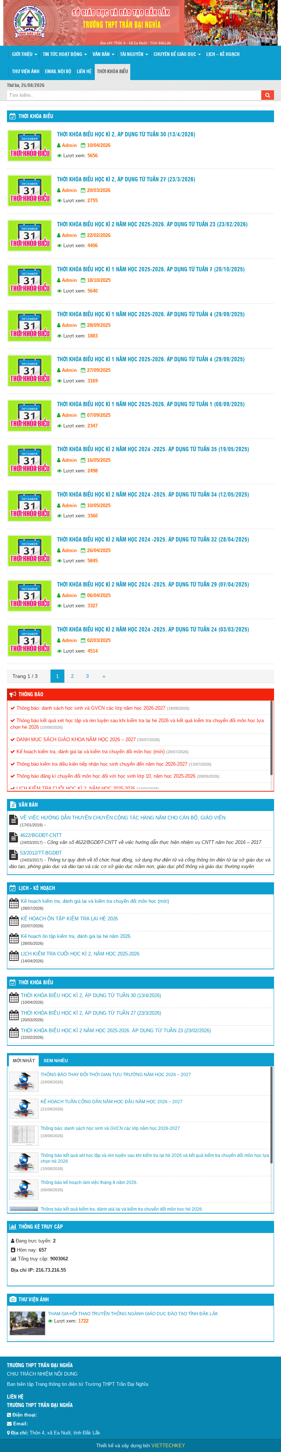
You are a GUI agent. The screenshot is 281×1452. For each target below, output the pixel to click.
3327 (92, 605)
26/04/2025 (98, 550)
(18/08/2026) (178, 708)
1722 (83, 1321)
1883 (92, 336)
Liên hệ (84, 71)
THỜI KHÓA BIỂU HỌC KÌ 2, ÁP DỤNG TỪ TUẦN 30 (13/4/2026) (126, 134)
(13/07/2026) (200, 764)
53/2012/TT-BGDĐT (41, 853)
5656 (92, 155)
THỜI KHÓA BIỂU (36, 982)
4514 (92, 651)
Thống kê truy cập (41, 1227)
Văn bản (102, 54)
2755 (92, 200)
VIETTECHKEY (168, 1445)
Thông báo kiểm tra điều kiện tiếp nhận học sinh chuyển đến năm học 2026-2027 (101, 764)
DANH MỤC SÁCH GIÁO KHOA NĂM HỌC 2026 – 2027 (75, 739)
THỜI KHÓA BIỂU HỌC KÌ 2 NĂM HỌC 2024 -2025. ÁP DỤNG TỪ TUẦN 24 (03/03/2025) (153, 630)
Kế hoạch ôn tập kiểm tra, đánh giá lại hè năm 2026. (76, 936)
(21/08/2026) (52, 1109)
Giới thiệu (23, 54)
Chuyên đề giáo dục (175, 54)
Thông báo (31, 694)
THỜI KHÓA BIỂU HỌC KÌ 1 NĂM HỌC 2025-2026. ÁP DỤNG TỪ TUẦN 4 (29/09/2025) (151, 314)
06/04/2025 (98, 595)
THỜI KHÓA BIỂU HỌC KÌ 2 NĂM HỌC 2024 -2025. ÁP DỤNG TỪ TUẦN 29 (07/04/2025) (153, 585)
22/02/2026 (98, 235)
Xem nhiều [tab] (56, 1060)
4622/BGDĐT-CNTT (41, 835)
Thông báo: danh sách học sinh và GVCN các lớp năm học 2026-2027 (90, 708)
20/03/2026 (98, 190)
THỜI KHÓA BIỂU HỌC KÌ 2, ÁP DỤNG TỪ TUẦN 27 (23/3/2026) (126, 179)
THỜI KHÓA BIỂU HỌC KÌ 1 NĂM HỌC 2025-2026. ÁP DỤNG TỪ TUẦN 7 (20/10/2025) (151, 269)
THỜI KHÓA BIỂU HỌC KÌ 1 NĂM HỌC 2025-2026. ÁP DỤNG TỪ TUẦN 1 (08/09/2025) (151, 404)
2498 (92, 471)
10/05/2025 (98, 505)
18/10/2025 (98, 280)
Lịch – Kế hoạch (223, 54)
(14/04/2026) (147, 789)
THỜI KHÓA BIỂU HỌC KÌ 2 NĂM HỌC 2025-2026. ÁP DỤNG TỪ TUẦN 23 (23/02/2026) (152, 224)
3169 (92, 381)
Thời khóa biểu (112, 71)
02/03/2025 (98, 640)
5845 (92, 560)
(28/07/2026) (177, 752)
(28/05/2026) (208, 776)
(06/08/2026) (52, 1190)
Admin (69, 145)
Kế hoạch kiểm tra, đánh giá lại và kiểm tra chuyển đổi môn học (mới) (90, 751)
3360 (92, 515)
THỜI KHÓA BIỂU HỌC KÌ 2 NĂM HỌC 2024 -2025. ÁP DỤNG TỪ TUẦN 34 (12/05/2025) (153, 495)
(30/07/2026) (148, 740)
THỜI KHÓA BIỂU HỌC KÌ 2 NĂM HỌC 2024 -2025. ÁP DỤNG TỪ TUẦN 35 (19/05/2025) (153, 449)
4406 (92, 245)
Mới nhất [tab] (24, 1060)
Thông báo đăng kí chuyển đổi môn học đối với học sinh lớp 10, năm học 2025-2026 (105, 776)
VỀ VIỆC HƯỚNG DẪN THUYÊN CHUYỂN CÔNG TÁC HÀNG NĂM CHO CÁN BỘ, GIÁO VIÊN (122, 818)
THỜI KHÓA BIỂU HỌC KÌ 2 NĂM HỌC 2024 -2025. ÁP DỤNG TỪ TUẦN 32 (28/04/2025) (153, 540)
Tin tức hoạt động (63, 54)
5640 (92, 291)
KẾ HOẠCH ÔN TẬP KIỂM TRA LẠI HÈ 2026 (69, 918)
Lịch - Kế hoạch (37, 888)
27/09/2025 (98, 370)
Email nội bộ (58, 71)
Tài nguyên (132, 54)
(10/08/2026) (51, 727)
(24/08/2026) (52, 1082)
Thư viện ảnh (26, 71)
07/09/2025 (98, 415)
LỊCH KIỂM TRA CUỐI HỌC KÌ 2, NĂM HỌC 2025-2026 (75, 788)
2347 (92, 426)
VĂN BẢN (28, 805)
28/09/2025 (98, 325)
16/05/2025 (98, 460)
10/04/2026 (98, 145)
